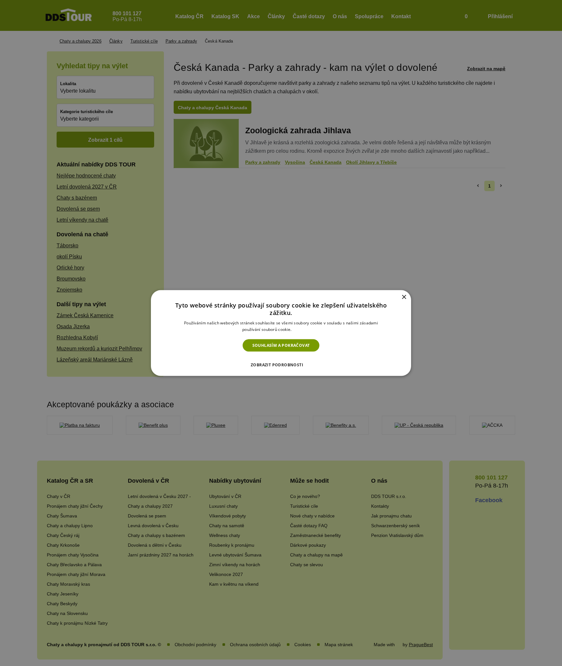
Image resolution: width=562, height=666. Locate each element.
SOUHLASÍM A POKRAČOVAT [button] (281, 345)
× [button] (403, 296)
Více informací (306, 329)
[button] (281, 363)
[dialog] (281, 333)
